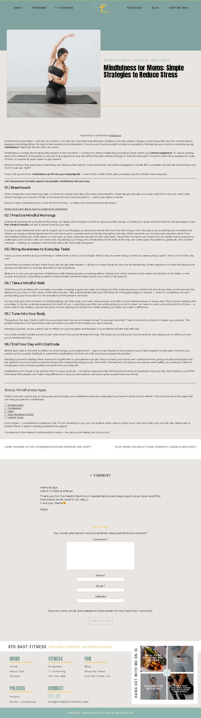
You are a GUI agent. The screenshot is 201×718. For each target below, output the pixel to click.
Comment (100, 539)
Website (100, 596)
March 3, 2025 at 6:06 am (56, 491)
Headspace (115, 135)
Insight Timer (16, 417)
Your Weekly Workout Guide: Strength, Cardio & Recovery (155, 446)
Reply (44, 509)
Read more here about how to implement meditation (36, 208)
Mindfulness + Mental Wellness (137, 60)
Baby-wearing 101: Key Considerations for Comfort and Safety (48, 446)
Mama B (45, 487)
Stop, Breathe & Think (21, 414)
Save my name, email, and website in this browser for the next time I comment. (100, 610)
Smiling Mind (15, 405)
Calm (11, 411)
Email (100, 586)
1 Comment (100, 475)
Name (100, 575)
